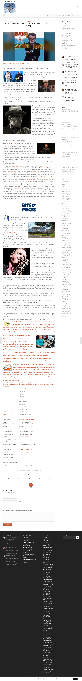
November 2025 (65, 196)
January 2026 (65, 193)
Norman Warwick (37, 470)
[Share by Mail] (50, 478)
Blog (4, 15)
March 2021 (64, 283)
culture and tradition (66, 28)
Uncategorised (65, 47)
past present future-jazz (66, 154)
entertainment (65, 33)
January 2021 (65, 286)
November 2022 (65, 249)
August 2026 (65, 181)
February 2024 (65, 223)
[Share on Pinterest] (29, 478)
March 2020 (64, 303)
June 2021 (64, 277)
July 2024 (64, 215)
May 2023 (64, 239)
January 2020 (65, 306)
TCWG (75, 171)
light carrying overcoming (66, 139)
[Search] (77, 7)
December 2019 (65, 308)
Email (20, 501)
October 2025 (65, 198)
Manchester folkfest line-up (67, 141)
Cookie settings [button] (68, 678)
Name (20, 497)
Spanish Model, (38, 71)
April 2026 (64, 188)
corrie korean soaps (73, 120)
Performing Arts (65, 40)
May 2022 (64, 259)
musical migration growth (66, 145)
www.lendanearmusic (24, 436)
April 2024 (64, 220)
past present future (74, 152)
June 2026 (64, 184)
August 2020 (65, 294)
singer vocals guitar (72, 169)
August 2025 (65, 201)
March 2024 (64, 222)
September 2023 (66, 232)
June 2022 (64, 257)
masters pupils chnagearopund (67, 143)
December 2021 (65, 267)
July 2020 (64, 296)
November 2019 (65, 310)
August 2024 (65, 213)
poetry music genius (65, 158)
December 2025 (65, 194)
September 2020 (66, 293)
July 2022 (64, 255)
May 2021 (64, 279)
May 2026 (64, 186)
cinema (63, 25)
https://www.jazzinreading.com (26, 419)
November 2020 (65, 289)
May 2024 (64, 218)
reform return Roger (65, 165)
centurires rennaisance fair (73, 111)
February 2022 (65, 264)
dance (63, 30)
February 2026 (65, 191)
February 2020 (65, 305)
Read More (60, 678)
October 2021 (65, 271)
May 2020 (64, 299)
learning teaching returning (73, 137)
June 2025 (64, 205)
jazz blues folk (64, 137)
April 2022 (64, 261)
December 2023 (65, 227)
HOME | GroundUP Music (26, 449)
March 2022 (64, 262)
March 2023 (64, 242)
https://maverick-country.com (26, 452)
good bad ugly (75, 132)
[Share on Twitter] (19, 478)
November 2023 (65, 228)
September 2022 (66, 252)
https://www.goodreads (24, 447)
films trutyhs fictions (74, 126)
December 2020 (65, 288)
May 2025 (64, 206)
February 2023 (65, 244)
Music (29, 21)
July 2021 (64, 276)
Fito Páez (8, 178)
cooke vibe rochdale (65, 120)
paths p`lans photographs (66, 156)
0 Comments (28, 470)
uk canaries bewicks (72, 173)
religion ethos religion (66, 167)
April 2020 (64, 301)
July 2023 (64, 235)
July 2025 (64, 203)
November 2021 (65, 269)
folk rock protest (65, 130)
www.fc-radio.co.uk (24, 412)
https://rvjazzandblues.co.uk (26, 424)
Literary (63, 37)
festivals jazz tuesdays (66, 126)
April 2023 (64, 240)
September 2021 (66, 272)
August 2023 (65, 233)
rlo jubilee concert (74, 167)
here (63, 135)
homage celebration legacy (69, 135)
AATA (63, 23)
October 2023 (65, 230)
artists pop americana (66, 109)
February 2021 (65, 284)
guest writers (65, 35)
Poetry (63, 42)
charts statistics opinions (66, 113)
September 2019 (66, 313)
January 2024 (65, 225)
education (64, 31)
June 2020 (64, 298)
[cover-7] (29, 46)
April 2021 (64, 281)
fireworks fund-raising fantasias (67, 128)
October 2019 (65, 311)
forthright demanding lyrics (67, 132)
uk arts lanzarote (65, 173)
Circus (63, 26)
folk (74, 128)
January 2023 (65, 245)
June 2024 (64, 216)
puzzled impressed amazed (67, 162)
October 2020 (65, 291)
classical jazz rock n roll (66, 115)
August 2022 (65, 254)
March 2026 (64, 189)
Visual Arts (64, 48)
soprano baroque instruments (67, 171)
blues (72, 109)
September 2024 (66, 211)
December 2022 (65, 247)
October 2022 (65, 250)
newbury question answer (66, 150)
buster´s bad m (64, 111)
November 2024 (65, 208)
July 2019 (64, 316)
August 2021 (65, 274)
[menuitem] (60, 7)
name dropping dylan (66, 147)
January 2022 (65, 266)
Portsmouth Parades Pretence (67, 160)
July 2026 (64, 183)
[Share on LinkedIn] (39, 478)
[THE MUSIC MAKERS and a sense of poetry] (1, 340)
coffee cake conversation (66, 117)
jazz (76, 135)
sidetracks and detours (67, 45)
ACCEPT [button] (75, 678)
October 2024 (65, 210)
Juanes (37, 176)
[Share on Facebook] (8, 478)
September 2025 (66, 200)
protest (63, 43)
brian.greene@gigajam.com (9, 232)
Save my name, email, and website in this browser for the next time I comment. (19, 510)
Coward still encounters (66, 122)
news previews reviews (66, 152)
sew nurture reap (65, 169)
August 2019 (65, 315)
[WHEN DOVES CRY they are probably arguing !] (81, 340)
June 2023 (64, 237)
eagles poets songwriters (66, 124)
